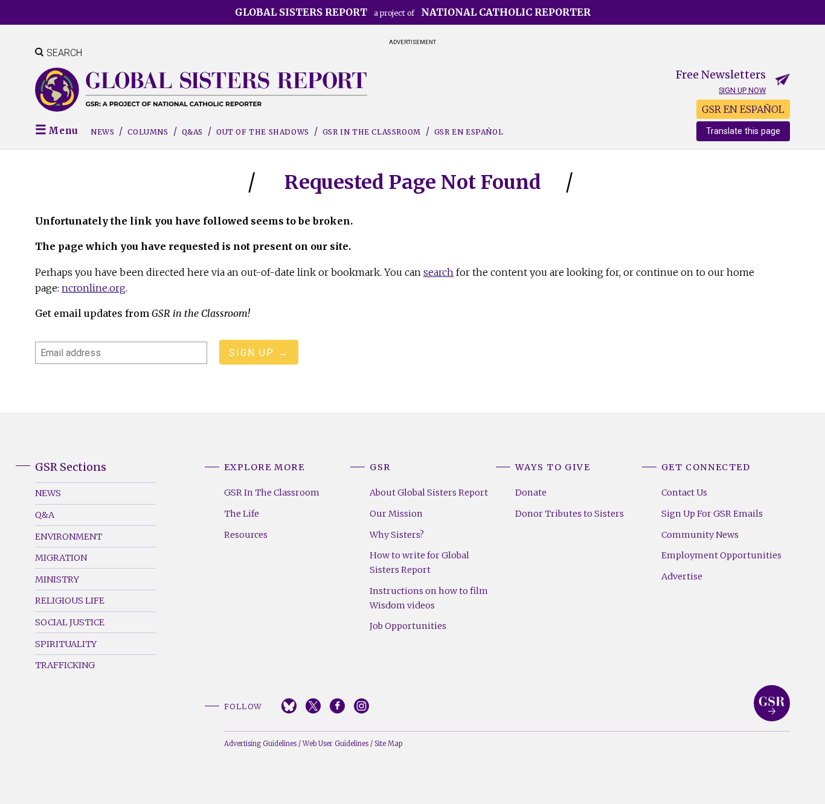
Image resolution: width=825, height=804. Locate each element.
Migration (61, 557)
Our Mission (396, 513)
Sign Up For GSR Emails (712, 513)
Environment (68, 536)
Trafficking (65, 665)
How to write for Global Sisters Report (419, 562)
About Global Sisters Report (429, 492)
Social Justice (69, 622)
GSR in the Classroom (372, 131)
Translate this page (743, 131)
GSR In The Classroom (271, 492)
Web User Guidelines (335, 743)
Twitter (313, 705)
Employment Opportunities (721, 555)
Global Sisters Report (772, 703)
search (438, 272)
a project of (413, 12)
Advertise (681, 576)
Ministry (57, 579)
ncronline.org (94, 288)
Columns (147, 131)
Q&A (44, 514)
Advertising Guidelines (260, 743)
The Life (241, 513)
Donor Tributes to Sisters (569, 513)
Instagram (361, 705)
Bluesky (289, 705)
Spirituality (66, 644)
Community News (700, 534)
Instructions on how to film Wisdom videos (429, 598)
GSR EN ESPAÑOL (743, 109)
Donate (531, 492)
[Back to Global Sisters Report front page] (201, 90)
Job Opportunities (408, 626)
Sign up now (742, 90)
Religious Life (69, 600)
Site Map (388, 743)
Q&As (192, 131)
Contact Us (684, 492)
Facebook (337, 705)
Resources (246, 534)
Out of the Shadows (262, 131)
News (102, 131)
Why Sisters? (397, 534)
